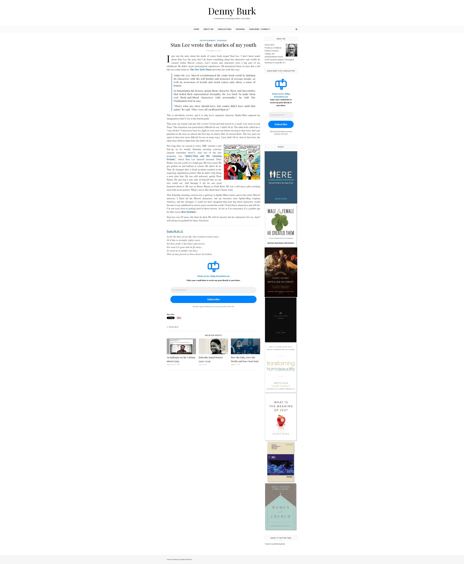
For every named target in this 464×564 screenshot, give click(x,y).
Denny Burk (232, 10)
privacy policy (218, 306)
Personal (222, 40)
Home (196, 29)
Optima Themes (186, 559)
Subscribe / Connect (259, 29)
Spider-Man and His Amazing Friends (194, 157)
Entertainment (208, 40)
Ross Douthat (188, 212)
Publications (224, 29)
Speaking (240, 29)
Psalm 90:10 (173, 231)
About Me (209, 29)
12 (182, 231)
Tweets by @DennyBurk (275, 544)
